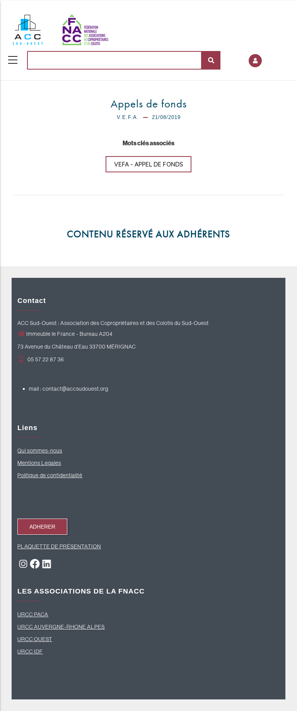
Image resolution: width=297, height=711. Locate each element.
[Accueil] (60, 27)
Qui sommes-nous (39, 450)
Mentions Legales (39, 462)
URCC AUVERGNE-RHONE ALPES (61, 626)
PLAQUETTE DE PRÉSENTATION (59, 546)
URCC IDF (30, 651)
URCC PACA (32, 614)
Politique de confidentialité (49, 475)
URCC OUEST (34, 639)
